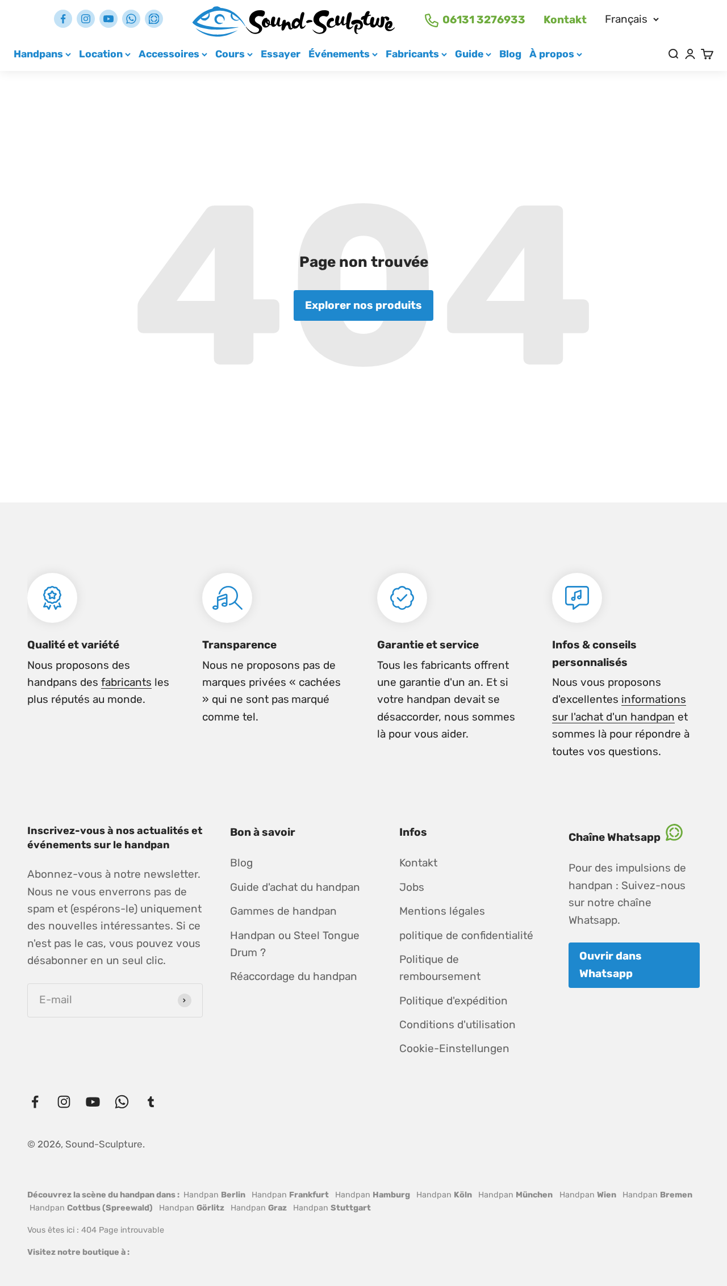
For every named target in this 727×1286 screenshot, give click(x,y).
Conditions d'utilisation (457, 1024)
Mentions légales (442, 911)
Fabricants (412, 54)
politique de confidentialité (466, 935)
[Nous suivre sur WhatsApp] (131, 19)
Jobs (411, 887)
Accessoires (169, 54)
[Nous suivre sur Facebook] (63, 19)
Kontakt (565, 19)
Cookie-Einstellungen (454, 1048)
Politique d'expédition (453, 1000)
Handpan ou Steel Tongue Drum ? (295, 944)
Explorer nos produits (363, 305)
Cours (230, 54)
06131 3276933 (483, 19)
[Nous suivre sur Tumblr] (154, 19)
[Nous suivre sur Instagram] (86, 19)
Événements (339, 54)
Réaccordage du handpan (293, 976)
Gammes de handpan (283, 911)
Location (101, 54)
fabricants (126, 682)
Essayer (280, 54)
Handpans (38, 54)
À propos (551, 54)
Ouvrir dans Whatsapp (610, 964)
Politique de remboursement (440, 968)
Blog (510, 54)
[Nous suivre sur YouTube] (108, 19)
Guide (469, 54)
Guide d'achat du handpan (295, 887)
